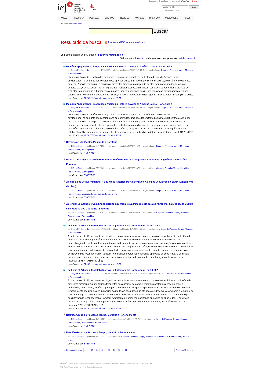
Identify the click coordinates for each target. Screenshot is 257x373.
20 (119, 350)
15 (97, 350)
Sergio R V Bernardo (80, 70)
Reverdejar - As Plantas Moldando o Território (91, 142)
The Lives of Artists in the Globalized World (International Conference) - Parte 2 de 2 (113, 225)
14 (92, 350)
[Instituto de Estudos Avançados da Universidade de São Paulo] (92, 6)
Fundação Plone (112, 363)
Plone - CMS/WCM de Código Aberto (76, 363)
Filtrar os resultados (109, 55)
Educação (86, 194)
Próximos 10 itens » (184, 350)
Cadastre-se (154, 1)
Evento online (111, 194)
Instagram (175, 1)
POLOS (187, 18)
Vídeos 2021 (114, 98)
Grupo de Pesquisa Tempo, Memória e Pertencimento (144, 337)
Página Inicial (77, 23)
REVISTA (124, 18)
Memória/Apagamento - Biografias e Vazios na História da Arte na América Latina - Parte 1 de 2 (119, 104)
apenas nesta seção (171, 10)
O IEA (64, 18)
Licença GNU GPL (145, 363)
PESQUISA (79, 18)
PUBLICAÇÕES (171, 18)
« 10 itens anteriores (73, 350)
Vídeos (102, 98)
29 (126, 350)
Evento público (88, 150)
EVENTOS (109, 18)
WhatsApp (185, 1)
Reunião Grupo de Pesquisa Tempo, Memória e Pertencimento (101, 315)
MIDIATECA (154, 18)
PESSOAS (94, 18)
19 (114, 350)
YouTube (164, 1)
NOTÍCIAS (139, 18)
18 (109, 350)
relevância (138, 58)
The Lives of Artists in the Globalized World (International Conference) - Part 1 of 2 (112, 270)
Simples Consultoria (94, 367)
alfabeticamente (187, 58)
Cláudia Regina (77, 146)
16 (102, 350)
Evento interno (88, 323)
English (195, 1)
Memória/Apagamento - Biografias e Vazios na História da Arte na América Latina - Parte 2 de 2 (119, 66)
